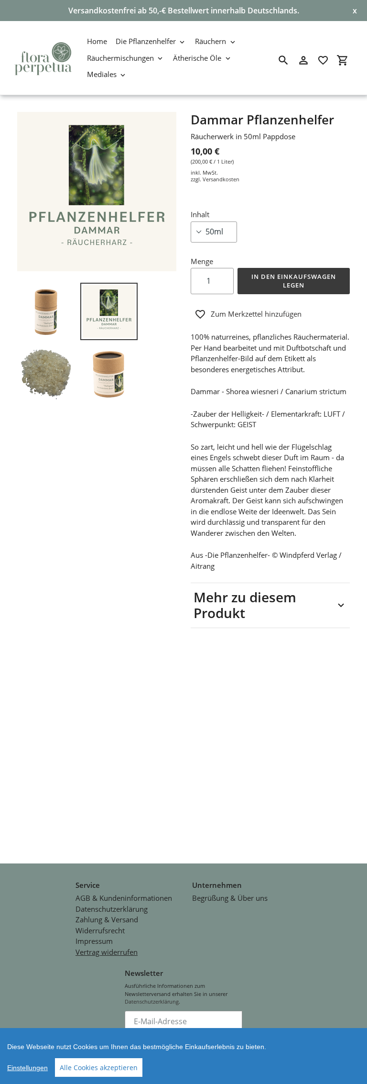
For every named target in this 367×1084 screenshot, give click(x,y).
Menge (202, 261)
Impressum (94, 941)
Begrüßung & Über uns (230, 898)
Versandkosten (221, 179)
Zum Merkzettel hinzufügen (256, 314)
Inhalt (200, 214)
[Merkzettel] (323, 60)
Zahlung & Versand (107, 919)
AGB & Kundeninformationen (124, 898)
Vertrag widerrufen (107, 952)
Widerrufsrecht (100, 930)
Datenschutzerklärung (112, 909)
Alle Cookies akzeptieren (99, 1067)
